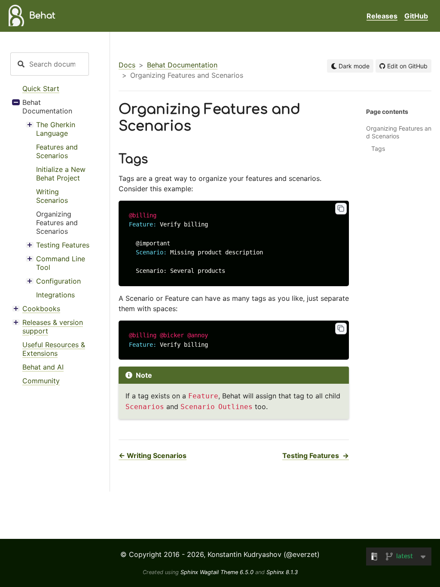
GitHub (416, 16)
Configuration (58, 281)
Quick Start (40, 88)
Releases (382, 16)
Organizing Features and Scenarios (57, 222)
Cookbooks (41, 308)
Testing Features (62, 245)
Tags (378, 148)
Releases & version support (52, 326)
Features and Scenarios (57, 151)
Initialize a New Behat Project (61, 173)
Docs (127, 65)
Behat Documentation (47, 106)
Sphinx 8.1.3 (282, 572)
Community (41, 380)
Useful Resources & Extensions (53, 349)
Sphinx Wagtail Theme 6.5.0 (217, 572)
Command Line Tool (60, 263)
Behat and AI (43, 367)
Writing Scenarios (52, 196)
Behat (42, 16)
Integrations (55, 294)
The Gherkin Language (55, 129)
